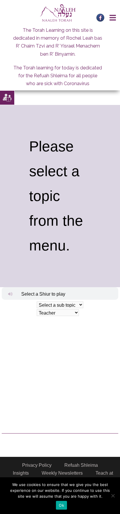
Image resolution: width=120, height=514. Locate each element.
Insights (21, 473)
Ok (61, 505)
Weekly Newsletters (62, 473)
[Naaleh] (58, 12)
